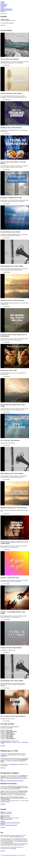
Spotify (18, 742)
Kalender (2, 1)
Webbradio (3, 11)
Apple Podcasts (25, 742)
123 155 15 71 (7, 815)
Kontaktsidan (7, 799)
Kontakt (2, 7)
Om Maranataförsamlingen (6, 8)
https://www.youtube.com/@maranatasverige (10, 822)
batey (10, 778)
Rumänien (16, 797)
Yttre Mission (3, 6)
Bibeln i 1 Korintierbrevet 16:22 (16, 836)
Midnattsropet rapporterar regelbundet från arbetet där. (12, 780)
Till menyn (3, 25)
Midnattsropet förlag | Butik (6, 10)
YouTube (2, 2)
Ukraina (21, 797)
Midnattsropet (3, 5)
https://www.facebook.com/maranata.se (9, 825)
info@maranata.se (8, 813)
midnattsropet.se (4, 754)
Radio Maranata (4, 4)
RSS (3, 743)
